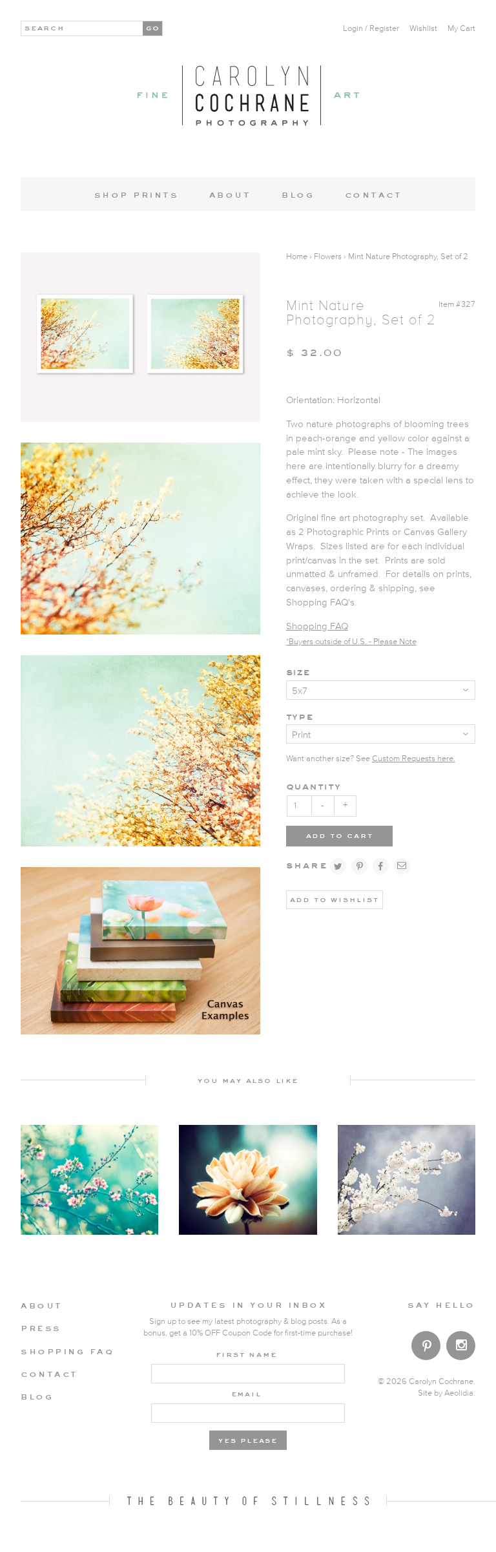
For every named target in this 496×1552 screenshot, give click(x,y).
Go (153, 27)
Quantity (313, 786)
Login (353, 29)
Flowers (328, 257)
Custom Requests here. (413, 759)
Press (41, 1327)
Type (299, 716)
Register (384, 29)
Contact (373, 194)
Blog (298, 194)
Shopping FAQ (317, 626)
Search (45, 27)
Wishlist (423, 29)
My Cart (461, 29)
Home (296, 257)
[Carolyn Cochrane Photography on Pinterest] (425, 1348)
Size (298, 671)
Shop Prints (136, 194)
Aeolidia (458, 1393)
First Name (246, 1354)
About (230, 194)
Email (246, 1393)
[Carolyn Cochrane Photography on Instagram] (460, 1347)
